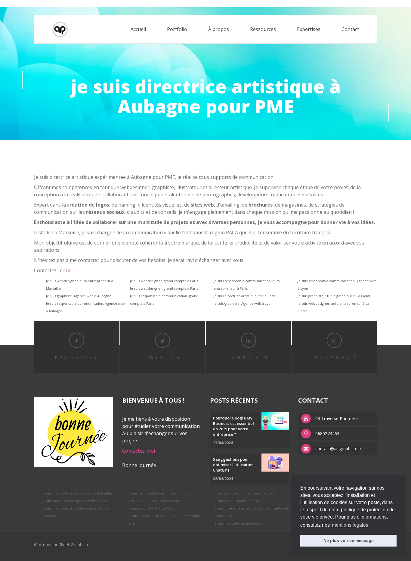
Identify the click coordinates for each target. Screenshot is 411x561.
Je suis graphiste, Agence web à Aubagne (78, 296)
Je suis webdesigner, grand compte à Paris (164, 281)
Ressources (263, 29)
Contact (350, 29)
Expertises (308, 29)
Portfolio (177, 29)
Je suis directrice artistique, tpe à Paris (244, 296)
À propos (218, 29)
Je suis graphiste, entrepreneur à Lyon (244, 493)
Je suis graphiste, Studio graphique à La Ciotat (334, 296)
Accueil (138, 29)
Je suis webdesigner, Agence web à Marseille (77, 500)
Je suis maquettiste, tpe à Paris (238, 523)
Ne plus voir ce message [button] (348, 540)
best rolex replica (16, 3)
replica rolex (46, 3)
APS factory (70, 3)
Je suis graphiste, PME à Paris (151, 508)
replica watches (98, 3)
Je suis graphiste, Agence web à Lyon (243, 303)
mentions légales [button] (350, 525)
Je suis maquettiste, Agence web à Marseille (77, 493)
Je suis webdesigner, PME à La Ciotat (243, 500)
